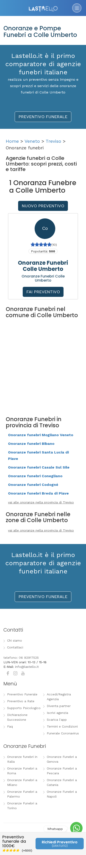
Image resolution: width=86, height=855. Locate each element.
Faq (10, 726)
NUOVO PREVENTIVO (43, 205)
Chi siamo (14, 640)
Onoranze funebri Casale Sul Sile (38, 467)
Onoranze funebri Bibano (31, 443)
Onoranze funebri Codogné (33, 484)
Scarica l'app (57, 719)
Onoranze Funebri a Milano (22, 782)
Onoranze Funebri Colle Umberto (43, 265)
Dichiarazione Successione (17, 717)
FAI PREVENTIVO (43, 291)
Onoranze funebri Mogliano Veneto (40, 435)
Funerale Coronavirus (63, 733)
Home (12, 141)
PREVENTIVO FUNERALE (43, 116)
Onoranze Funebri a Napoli (62, 794)
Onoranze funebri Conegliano (35, 476)
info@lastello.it (27, 666)
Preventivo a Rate (20, 701)
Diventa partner (59, 706)
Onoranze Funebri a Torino (22, 805)
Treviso (53, 141)
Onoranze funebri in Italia (22, 759)
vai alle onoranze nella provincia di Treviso (41, 502)
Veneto (32, 141)
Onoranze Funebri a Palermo (22, 794)
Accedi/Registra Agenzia (59, 696)
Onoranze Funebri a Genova (62, 759)
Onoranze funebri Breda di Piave (38, 493)
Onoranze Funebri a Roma (22, 771)
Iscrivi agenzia (57, 713)
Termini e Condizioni (62, 726)
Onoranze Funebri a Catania (62, 782)
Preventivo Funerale (22, 694)
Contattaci (15, 647)
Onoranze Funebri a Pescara (62, 771)
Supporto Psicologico (24, 708)
